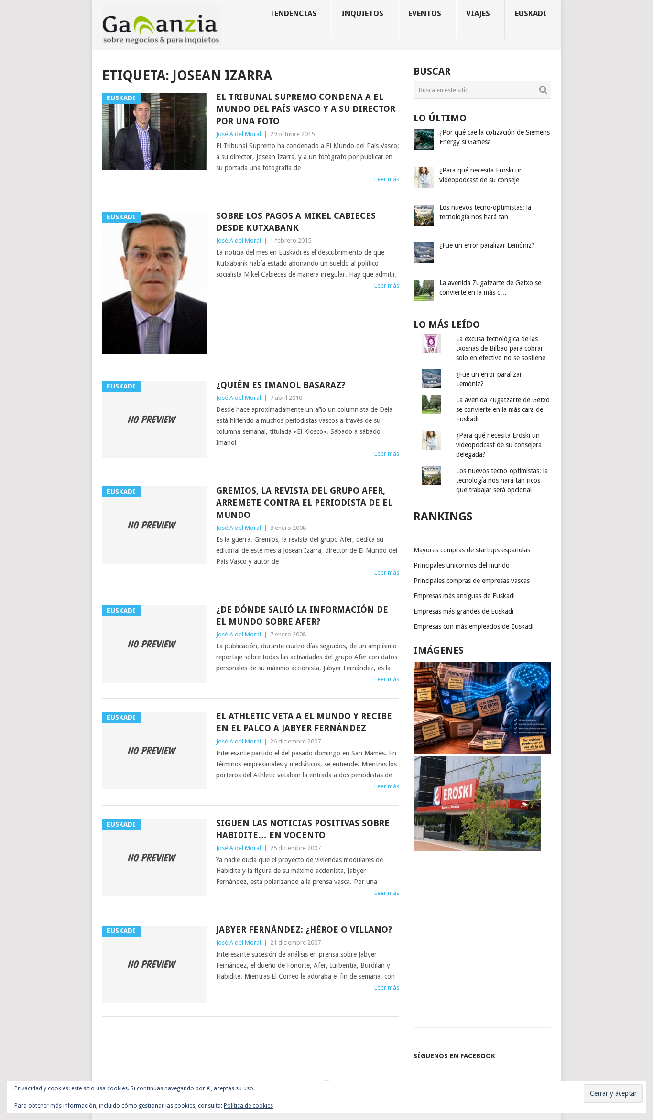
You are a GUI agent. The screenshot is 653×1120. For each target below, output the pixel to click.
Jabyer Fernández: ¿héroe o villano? (304, 930)
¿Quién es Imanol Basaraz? (280, 385)
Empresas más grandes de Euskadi (463, 611)
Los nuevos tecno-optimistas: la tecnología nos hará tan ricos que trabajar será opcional (502, 480)
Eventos (424, 13)
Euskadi (530, 13)
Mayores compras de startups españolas (472, 550)
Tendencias (293, 13)
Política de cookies (248, 1105)
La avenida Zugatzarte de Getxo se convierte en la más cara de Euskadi (503, 409)
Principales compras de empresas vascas (472, 580)
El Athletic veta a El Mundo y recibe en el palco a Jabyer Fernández (304, 722)
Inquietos (362, 13)
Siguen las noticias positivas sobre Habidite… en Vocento (303, 829)
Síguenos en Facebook (454, 1056)
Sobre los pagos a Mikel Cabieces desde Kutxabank (296, 222)
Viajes (478, 13)
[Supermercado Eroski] (477, 849)
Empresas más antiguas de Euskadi (464, 596)
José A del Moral (238, 134)
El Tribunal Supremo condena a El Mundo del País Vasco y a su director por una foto (305, 109)
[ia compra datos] (482, 751)
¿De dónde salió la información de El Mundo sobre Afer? (302, 615)
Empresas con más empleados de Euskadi (473, 626)
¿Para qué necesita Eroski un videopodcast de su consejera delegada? (499, 444)
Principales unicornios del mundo (462, 565)
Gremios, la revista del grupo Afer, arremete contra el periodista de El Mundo (304, 502)
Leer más (386, 179)
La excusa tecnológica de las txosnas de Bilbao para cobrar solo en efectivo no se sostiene (500, 348)
